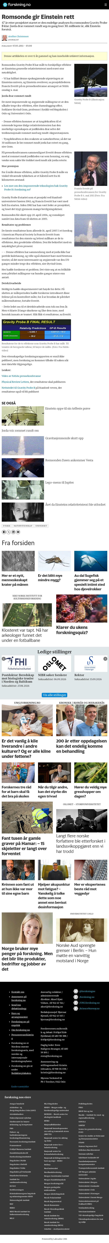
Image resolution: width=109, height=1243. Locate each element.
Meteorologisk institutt (20, 1200)
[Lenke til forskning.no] (51, 3)
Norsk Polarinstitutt (52, 1198)
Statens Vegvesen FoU (88, 1146)
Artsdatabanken (16, 1114)
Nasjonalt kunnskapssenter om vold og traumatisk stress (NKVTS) (56, 1131)
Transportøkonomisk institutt (91, 1168)
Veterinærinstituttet (87, 1211)
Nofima (47, 1165)
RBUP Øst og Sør (86, 1111)
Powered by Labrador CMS (54, 1239)
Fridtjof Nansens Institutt (20, 1149)
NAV (11, 1204)
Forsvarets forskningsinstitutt (22, 1142)
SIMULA (82, 1122)
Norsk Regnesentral (52, 1201)
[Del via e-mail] (18, 532)
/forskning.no (86, 997)
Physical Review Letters (15, 381)
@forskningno (87, 991)
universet (41, 526)
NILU (12, 1218)
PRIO (81, 1107)
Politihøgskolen (85, 1104)
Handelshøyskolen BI (19, 1153)
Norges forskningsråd (53, 1183)
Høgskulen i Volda (17, 1168)
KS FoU (13, 1186)
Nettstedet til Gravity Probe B (18, 387)
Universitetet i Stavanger (89, 1193)
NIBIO (12, 1208)
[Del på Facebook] (4, 532)
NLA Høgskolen (51, 1104)
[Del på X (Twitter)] (8, 532)
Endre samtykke (20, 1086)
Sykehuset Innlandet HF (89, 1158)
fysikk (6, 526)
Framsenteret (15, 1145)
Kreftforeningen (17, 1190)
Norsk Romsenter (51, 1205)
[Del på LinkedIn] (13, 532)
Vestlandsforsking (86, 1208)
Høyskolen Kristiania (19, 1175)
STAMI (81, 1142)
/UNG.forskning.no (89, 1002)
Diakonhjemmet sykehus (20, 1118)
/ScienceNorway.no (89, 1008)
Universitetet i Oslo (87, 1190)
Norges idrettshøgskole (54, 1194)
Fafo (11, 1128)
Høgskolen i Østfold (18, 1164)
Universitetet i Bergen (88, 1182)
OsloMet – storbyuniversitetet (57, 1229)
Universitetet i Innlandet (89, 1186)
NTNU (46, 1121)
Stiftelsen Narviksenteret (89, 1150)
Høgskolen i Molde (18, 1160)
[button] (4, 659)
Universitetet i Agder (87, 1178)
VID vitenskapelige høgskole (91, 1215)
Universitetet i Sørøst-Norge (90, 1197)
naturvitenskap (23, 526)
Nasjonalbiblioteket (52, 1124)
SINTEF (82, 1125)
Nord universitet (51, 1168)
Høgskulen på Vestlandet (20, 1172)
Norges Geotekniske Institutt (56, 1176)
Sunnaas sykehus (86, 1154)
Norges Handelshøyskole (55, 1180)
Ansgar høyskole (17, 1104)
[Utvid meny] (105, 4)
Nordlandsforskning (53, 1172)
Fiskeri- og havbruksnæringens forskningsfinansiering (20, 1135)
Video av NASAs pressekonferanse (21, 376)
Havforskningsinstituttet (20, 1157)
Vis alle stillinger (54, 695)
